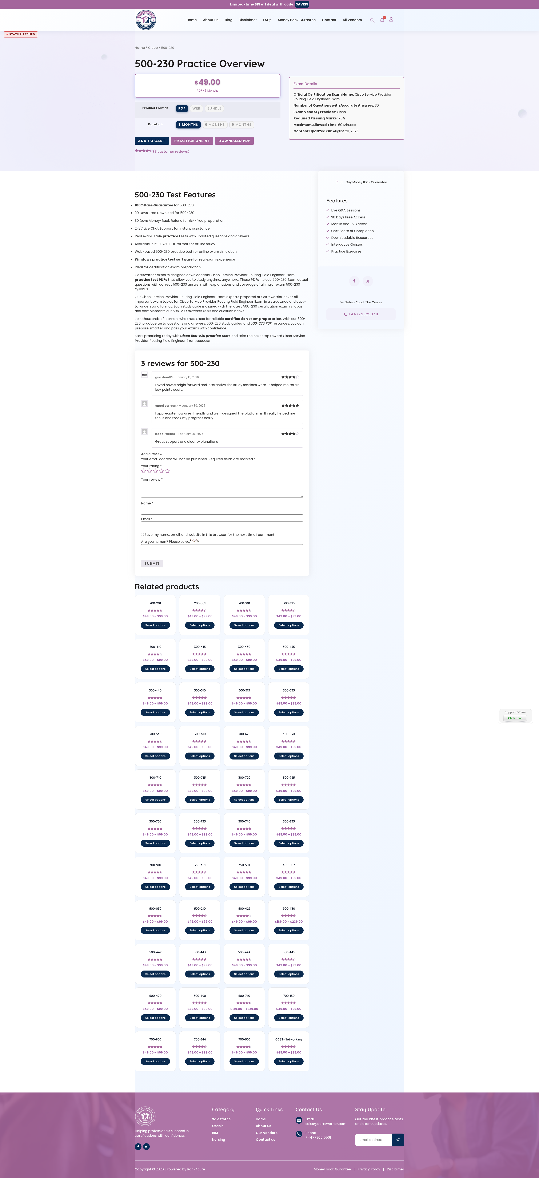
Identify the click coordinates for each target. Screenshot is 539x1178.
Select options (155, 625)
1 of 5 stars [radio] (143, 470)
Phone (311, 1132)
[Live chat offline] (515, 716)
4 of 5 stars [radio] (161, 470)
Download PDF (234, 140)
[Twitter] (146, 1146)
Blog (228, 19)
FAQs (267, 19)
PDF (182, 108)
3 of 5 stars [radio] (155, 470)
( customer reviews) (171, 151)
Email (146, 519)
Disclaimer (248, 19)
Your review (152, 479)
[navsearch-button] (372, 20)
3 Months (188, 124)
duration (155, 124)
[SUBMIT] (398, 1140)
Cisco (153, 47)
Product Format (155, 108)
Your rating (151, 466)
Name (147, 503)
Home (192, 19)
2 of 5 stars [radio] (149, 470)
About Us (211, 19)
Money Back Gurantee (297, 19)
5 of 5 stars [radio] (167, 470)
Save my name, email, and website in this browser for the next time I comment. (210, 534)
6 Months (215, 124)
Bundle (214, 108)
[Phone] (299, 1134)
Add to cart (151, 140)
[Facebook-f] (138, 1146)
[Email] (299, 1120)
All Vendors (352, 19)
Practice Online (192, 140)
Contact (329, 19)
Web (196, 108)
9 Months (242, 124)
